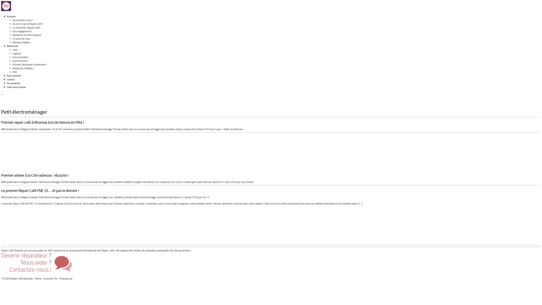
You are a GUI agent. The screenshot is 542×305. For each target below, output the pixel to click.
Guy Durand (247, 182)
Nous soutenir (14, 75)
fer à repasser (163, 182)
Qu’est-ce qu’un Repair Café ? (27, 24)
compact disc (190, 129)
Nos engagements (22, 31)
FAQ (14, 72)
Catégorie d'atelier (28, 129)
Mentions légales (21, 42)
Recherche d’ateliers (23, 68)
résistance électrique (168, 197)
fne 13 (206, 197)
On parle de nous (21, 39)
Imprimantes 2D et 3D (50, 129)
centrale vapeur (131, 197)
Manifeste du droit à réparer (26, 35)
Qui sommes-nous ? (22, 20)
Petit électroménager (101, 129)
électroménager (148, 197)
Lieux (15, 50)
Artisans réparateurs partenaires (29, 64)
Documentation (20, 57)
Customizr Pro (50, 278)
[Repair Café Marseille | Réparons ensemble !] (6, 10)
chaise (179, 129)
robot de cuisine (210, 182)
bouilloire (170, 129)
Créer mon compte (16, 87)
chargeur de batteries (144, 182)
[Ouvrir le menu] (2, 94)
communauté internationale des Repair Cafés (91, 250)
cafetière (128, 182)
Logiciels (16, 53)
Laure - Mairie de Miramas (229, 129)
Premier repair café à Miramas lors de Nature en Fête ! (42, 122)
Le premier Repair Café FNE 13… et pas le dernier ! (40, 190)
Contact (11, 79)
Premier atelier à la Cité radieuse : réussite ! (34, 175)
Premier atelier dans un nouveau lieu (132, 129)
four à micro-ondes (181, 182)
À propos (11, 16)
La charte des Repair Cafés (26, 28)
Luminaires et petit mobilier (76, 129)
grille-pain (196, 182)
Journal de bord (20, 61)
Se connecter (13, 83)
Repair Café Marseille (22, 278)
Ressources (12, 46)
